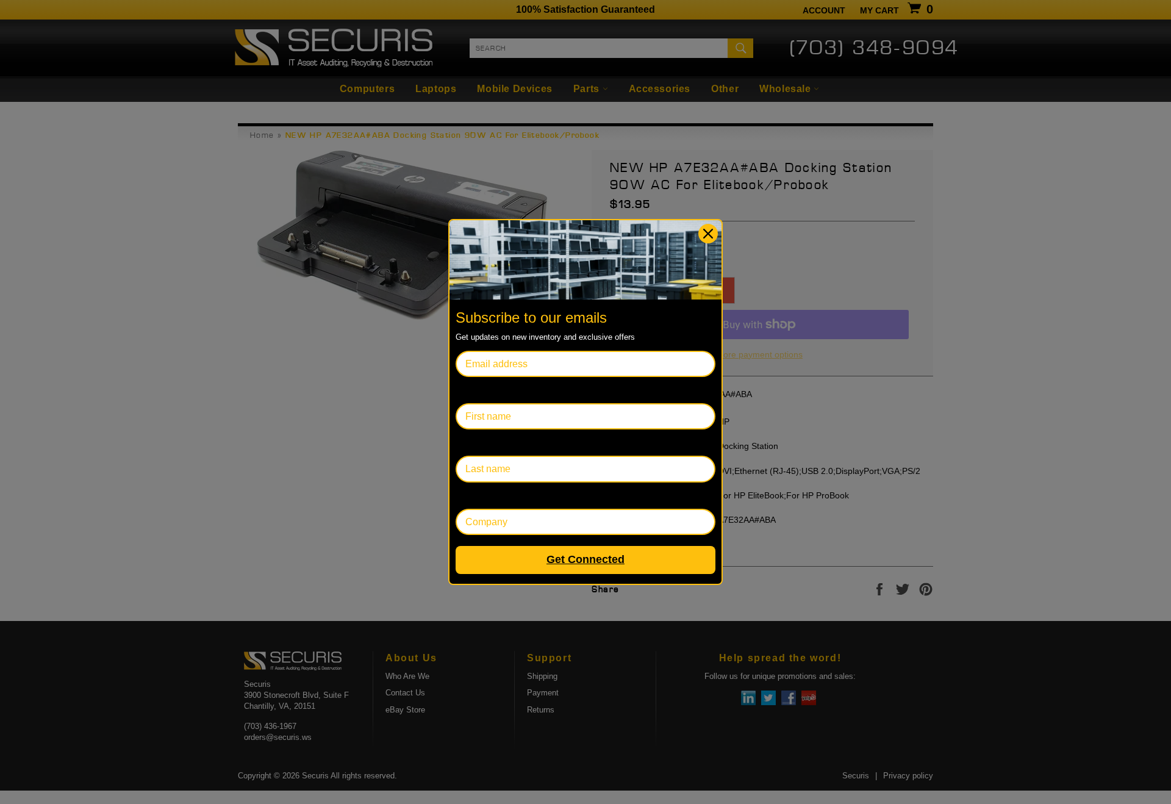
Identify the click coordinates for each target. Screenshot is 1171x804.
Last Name (479, 442)
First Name (479, 390)
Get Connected (585, 559)
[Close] (708, 233)
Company (477, 495)
